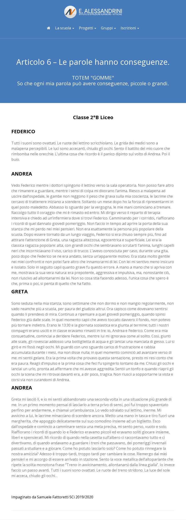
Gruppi (107, 27)
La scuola (63, 27)
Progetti (86, 27)
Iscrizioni (129, 27)
